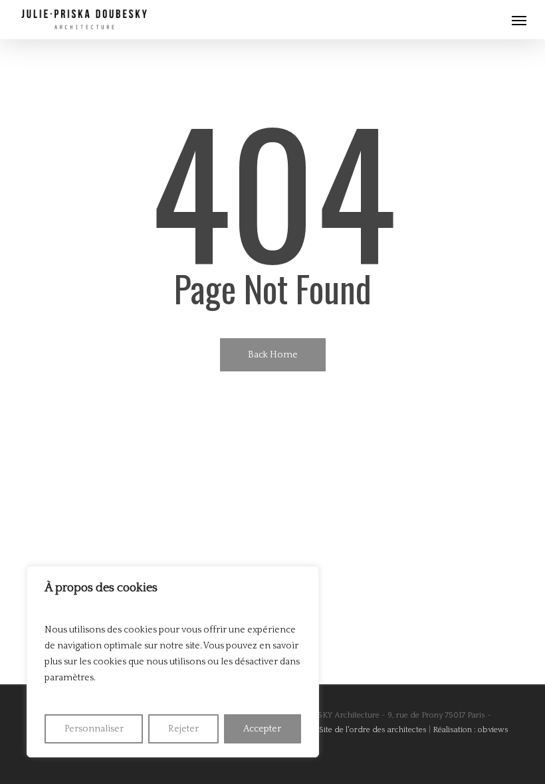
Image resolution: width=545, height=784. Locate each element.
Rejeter (183, 729)
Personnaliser (94, 729)
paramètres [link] (69, 677)
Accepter (262, 729)
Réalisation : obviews (470, 730)
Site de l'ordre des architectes (373, 730)
